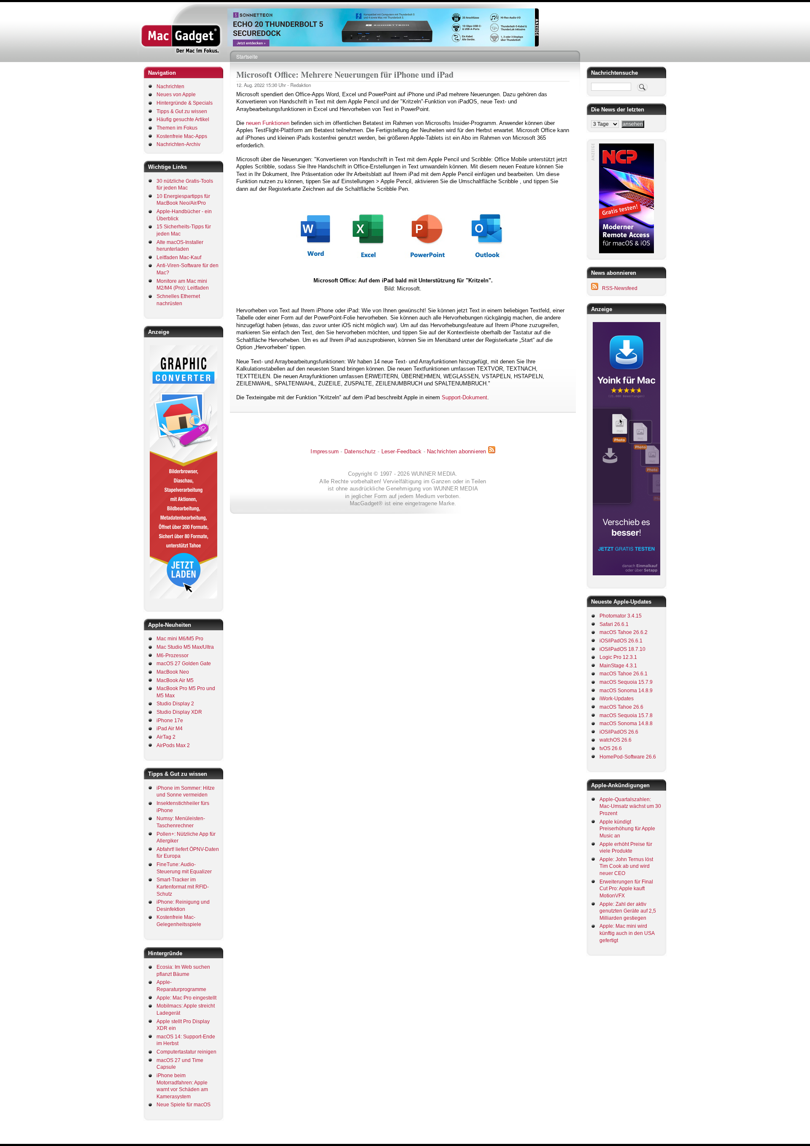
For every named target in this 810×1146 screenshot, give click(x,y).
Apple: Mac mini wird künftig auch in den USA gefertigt (626, 933)
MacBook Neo (173, 672)
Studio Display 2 (175, 704)
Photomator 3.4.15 (620, 616)
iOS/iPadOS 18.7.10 (622, 649)
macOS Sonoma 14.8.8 (626, 723)
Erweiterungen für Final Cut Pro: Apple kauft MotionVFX (626, 889)
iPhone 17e (170, 720)
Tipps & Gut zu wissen (182, 111)
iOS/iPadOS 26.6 (618, 732)
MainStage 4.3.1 (618, 666)
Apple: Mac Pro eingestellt (186, 998)
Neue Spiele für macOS (184, 1105)
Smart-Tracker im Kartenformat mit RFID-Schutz (183, 887)
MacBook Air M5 (175, 680)
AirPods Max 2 (173, 745)
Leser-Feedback (401, 451)
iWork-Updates (616, 699)
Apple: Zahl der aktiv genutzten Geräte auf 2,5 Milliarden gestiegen (627, 911)
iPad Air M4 (170, 728)
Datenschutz (360, 451)
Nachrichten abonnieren (456, 451)
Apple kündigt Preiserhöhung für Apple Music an (627, 829)
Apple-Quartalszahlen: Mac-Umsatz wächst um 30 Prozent (630, 806)
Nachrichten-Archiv (178, 144)
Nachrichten (170, 86)
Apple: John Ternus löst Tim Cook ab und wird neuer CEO (626, 866)
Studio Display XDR (179, 712)
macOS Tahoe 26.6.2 (623, 632)
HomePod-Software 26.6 (627, 757)
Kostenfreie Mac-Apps (182, 136)
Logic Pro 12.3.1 (618, 657)
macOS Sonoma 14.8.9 (626, 691)
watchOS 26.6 (615, 740)
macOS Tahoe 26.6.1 (623, 674)
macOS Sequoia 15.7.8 (626, 715)
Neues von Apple (176, 95)
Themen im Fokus (177, 128)
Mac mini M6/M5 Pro (180, 639)
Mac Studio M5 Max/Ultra (185, 647)
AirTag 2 (166, 737)
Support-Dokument (464, 397)
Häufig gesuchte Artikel (183, 119)
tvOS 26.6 (610, 748)
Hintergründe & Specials (185, 103)
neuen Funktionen (267, 123)
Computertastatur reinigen (186, 1052)
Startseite (247, 56)
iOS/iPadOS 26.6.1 (621, 641)
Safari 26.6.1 (614, 624)
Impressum (324, 451)
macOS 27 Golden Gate (184, 663)
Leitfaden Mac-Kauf (179, 257)
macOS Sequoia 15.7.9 (626, 682)
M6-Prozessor (173, 655)
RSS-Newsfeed (619, 288)
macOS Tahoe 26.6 (621, 707)
